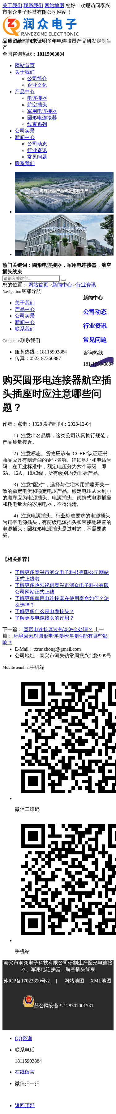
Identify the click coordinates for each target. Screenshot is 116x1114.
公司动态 (37, 143)
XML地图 (100, 980)
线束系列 (37, 124)
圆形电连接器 (42, 117)
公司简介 (37, 78)
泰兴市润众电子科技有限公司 (36, 962)
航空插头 (37, 104)
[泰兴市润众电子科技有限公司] (40, 35)
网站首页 (25, 65)
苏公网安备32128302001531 (63, 1005)
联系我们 (33, 5)
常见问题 (37, 156)
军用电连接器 (42, 111)
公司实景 (25, 130)
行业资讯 (37, 150)
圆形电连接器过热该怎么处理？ (58, 629)
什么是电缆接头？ (44, 611)
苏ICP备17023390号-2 (26, 980)
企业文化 (37, 85)
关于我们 (12, 5)
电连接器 (37, 98)
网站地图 (54, 5)
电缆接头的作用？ (44, 618)
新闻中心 (25, 137)
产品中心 (25, 91)
